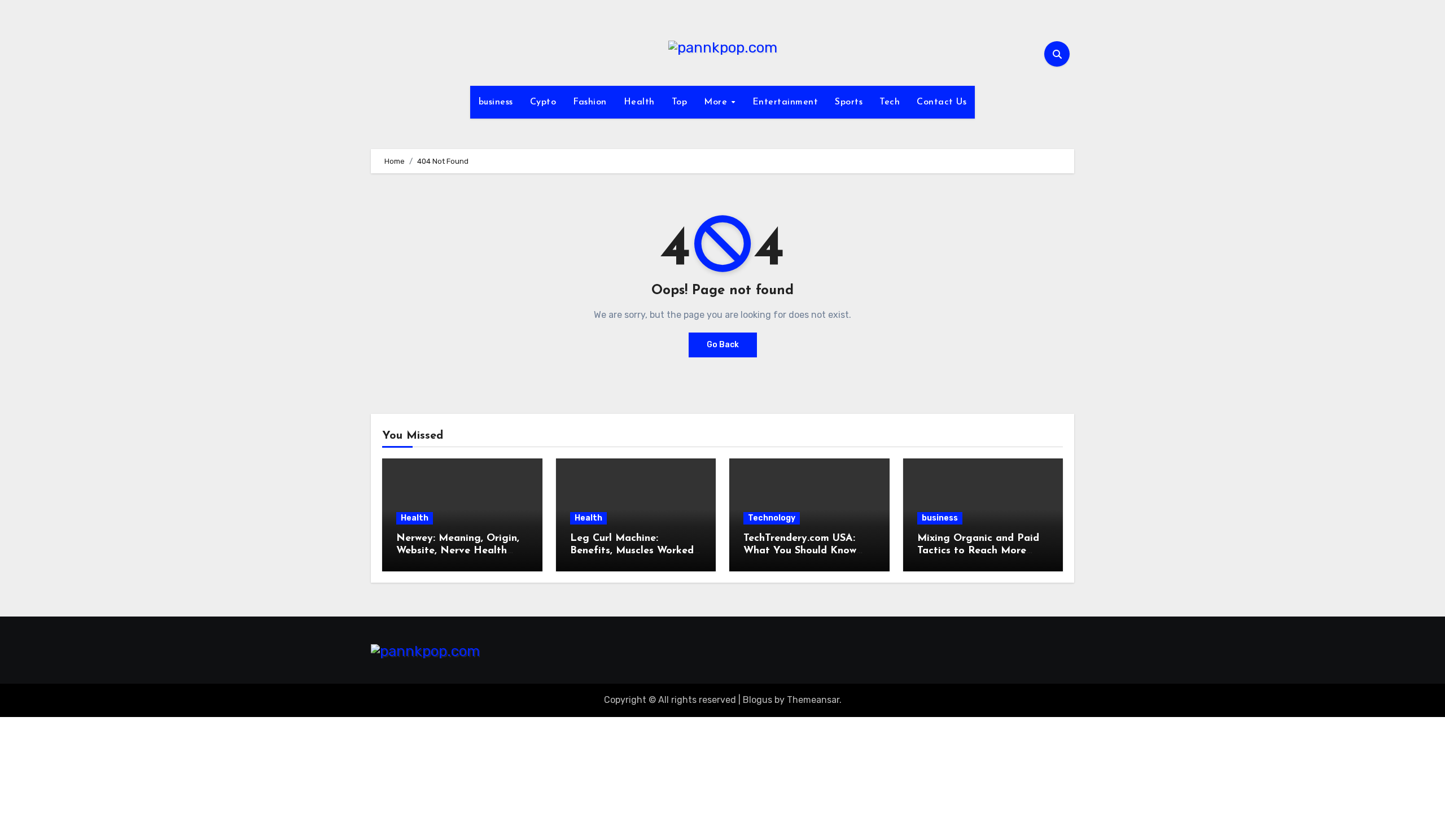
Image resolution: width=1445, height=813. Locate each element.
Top (680, 102)
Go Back (723, 344)
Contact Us (941, 102)
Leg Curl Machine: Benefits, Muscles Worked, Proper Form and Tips (633, 551)
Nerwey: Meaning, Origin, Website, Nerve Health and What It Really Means (460, 551)
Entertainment (785, 102)
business (496, 102)
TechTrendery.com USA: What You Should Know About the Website (799, 551)
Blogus (757, 699)
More (717, 102)
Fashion (590, 102)
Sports (848, 102)
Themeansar (813, 699)
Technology (771, 518)
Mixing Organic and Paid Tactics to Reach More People (978, 551)
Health (639, 102)
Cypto (543, 102)
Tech (889, 102)
